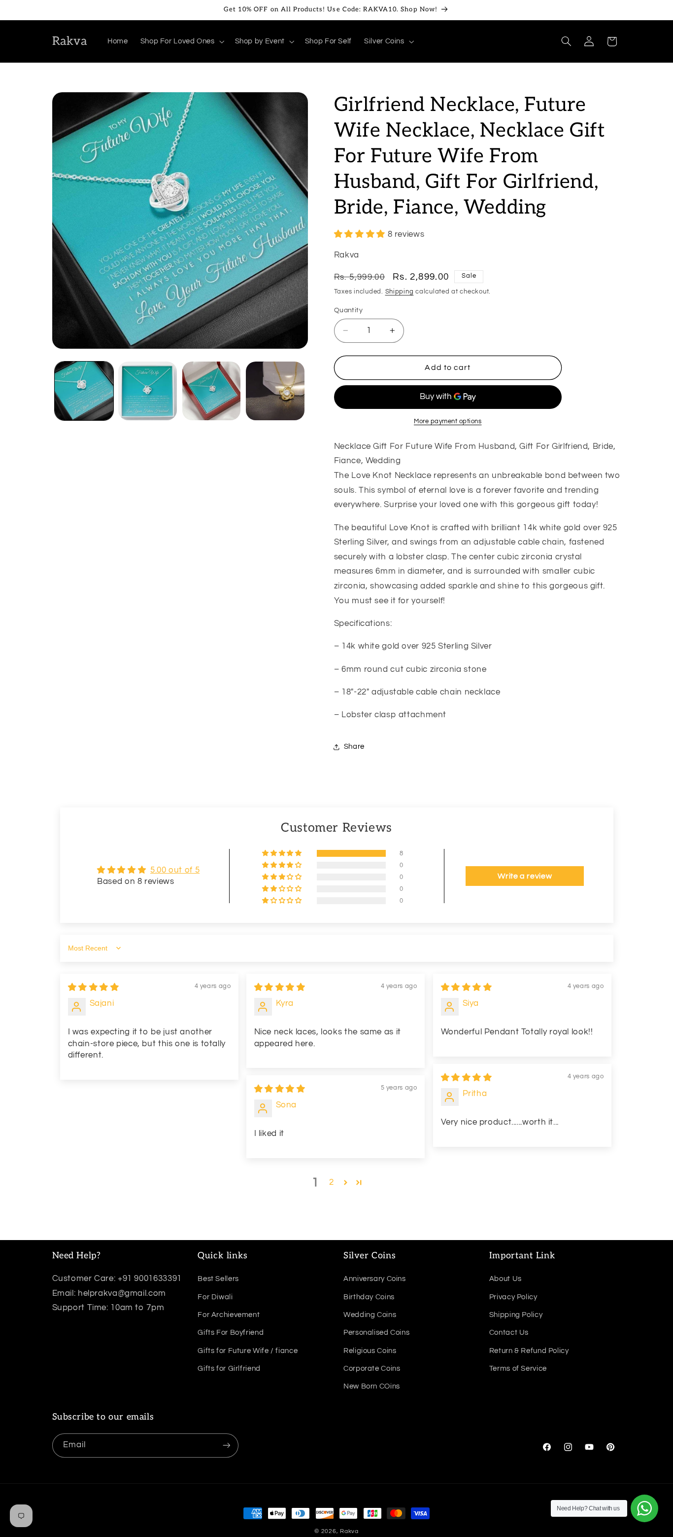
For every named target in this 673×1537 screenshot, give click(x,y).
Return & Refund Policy (529, 1350)
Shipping (399, 292)
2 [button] (331, 1182)
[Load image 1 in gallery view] (84, 391)
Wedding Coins (369, 1314)
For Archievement (229, 1314)
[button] (181, 41)
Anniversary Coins (374, 1278)
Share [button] (354, 747)
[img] (93, 987)
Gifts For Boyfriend (231, 1332)
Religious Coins (369, 1350)
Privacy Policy (513, 1297)
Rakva (349, 1531)
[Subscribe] (226, 1445)
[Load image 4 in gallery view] (275, 391)
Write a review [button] (525, 876)
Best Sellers (218, 1278)
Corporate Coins (371, 1368)
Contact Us (509, 1332)
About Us (505, 1278)
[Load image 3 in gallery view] (211, 391)
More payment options (448, 421)
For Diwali (215, 1297)
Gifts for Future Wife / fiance (248, 1350)
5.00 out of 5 (175, 870)
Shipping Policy (515, 1314)
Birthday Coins (369, 1297)
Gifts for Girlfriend (229, 1368)
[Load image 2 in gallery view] (147, 391)
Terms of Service (518, 1368)
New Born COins (371, 1386)
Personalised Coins (376, 1332)
